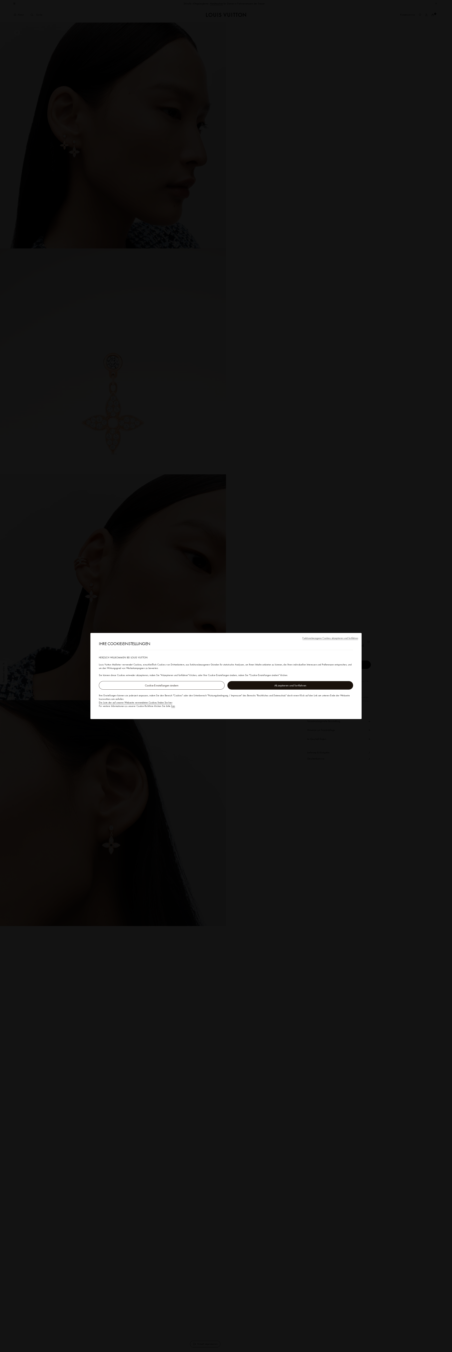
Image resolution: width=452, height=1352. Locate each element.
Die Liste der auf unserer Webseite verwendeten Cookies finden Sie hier (135, 702)
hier (173, 706)
